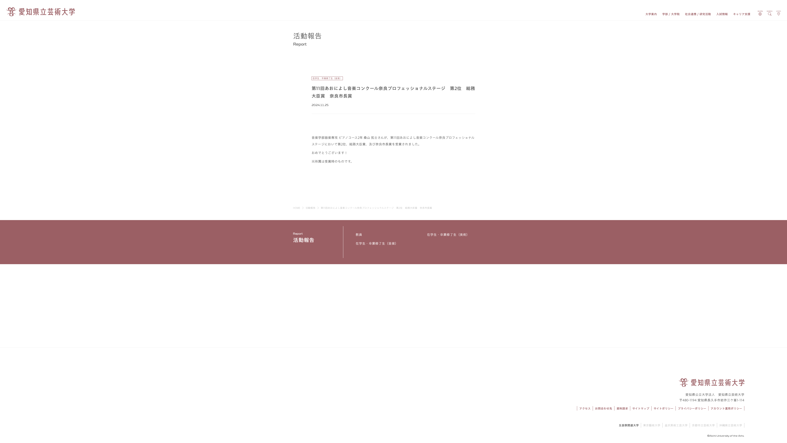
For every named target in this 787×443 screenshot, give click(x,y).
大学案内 (651, 14)
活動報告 (310, 208)
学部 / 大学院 (671, 14)
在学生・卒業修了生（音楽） (377, 243)
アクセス (585, 408)
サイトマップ (640, 408)
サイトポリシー (663, 408)
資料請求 (622, 408)
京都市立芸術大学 (703, 425)
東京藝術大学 (651, 425)
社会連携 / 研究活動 (698, 14)
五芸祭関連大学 (629, 425)
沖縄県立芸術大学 (730, 425)
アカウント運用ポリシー (726, 408)
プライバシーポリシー (692, 408)
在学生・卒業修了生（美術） (448, 234)
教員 (359, 234)
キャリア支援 (741, 14)
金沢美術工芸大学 (676, 425)
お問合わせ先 (603, 408)
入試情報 (722, 14)
